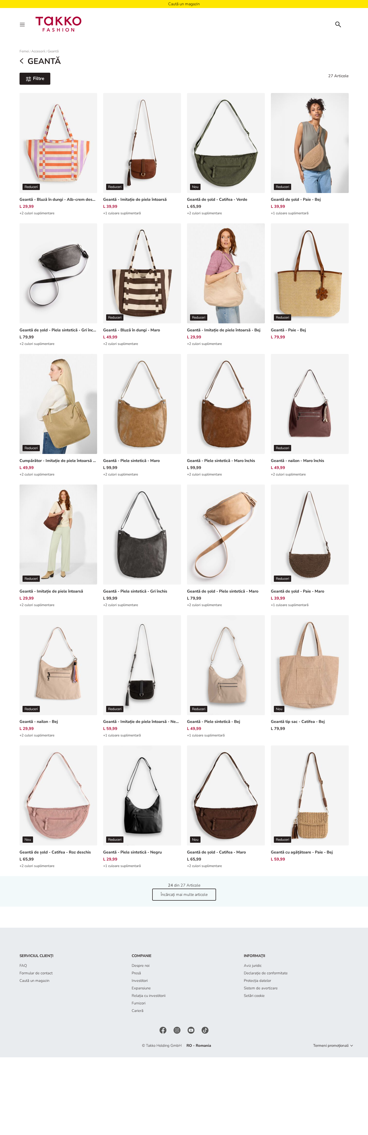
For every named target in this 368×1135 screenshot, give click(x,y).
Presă (136, 973)
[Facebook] (163, 1029)
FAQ (23, 965)
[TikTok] (205, 1029)
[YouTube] (192, 1029)
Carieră (137, 1010)
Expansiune (141, 988)
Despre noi (140, 965)
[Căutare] (338, 24)
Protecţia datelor (257, 980)
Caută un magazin (34, 980)
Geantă (53, 51)
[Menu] (23, 24)
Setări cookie (254, 995)
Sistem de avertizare (261, 988)
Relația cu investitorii (148, 995)
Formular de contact (36, 973)
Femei (24, 51)
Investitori (140, 980)
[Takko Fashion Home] (59, 23)
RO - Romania (199, 1045)
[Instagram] (177, 1029)
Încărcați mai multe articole (184, 894)
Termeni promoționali (330, 1045)
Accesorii (38, 51)
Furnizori (138, 1003)
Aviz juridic (253, 965)
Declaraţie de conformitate (266, 973)
